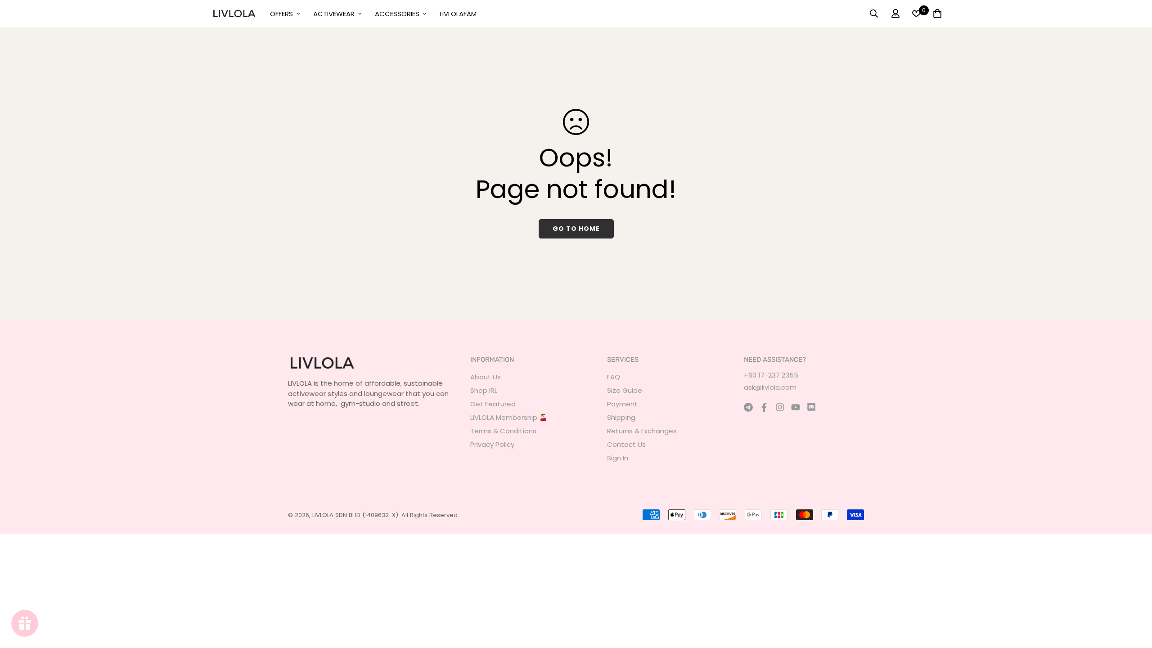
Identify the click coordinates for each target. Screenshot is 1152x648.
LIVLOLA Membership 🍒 (509, 417)
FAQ (613, 377)
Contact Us (626, 444)
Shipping (621, 417)
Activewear (334, 13)
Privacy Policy (492, 444)
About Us (485, 377)
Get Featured (493, 404)
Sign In (617, 458)
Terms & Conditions (503, 431)
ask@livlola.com (770, 387)
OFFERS (281, 13)
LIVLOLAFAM (458, 13)
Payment (622, 404)
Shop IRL (483, 390)
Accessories (397, 13)
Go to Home (576, 228)
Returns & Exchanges (642, 431)
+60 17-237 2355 (771, 375)
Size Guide (624, 390)
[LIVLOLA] (234, 13)
